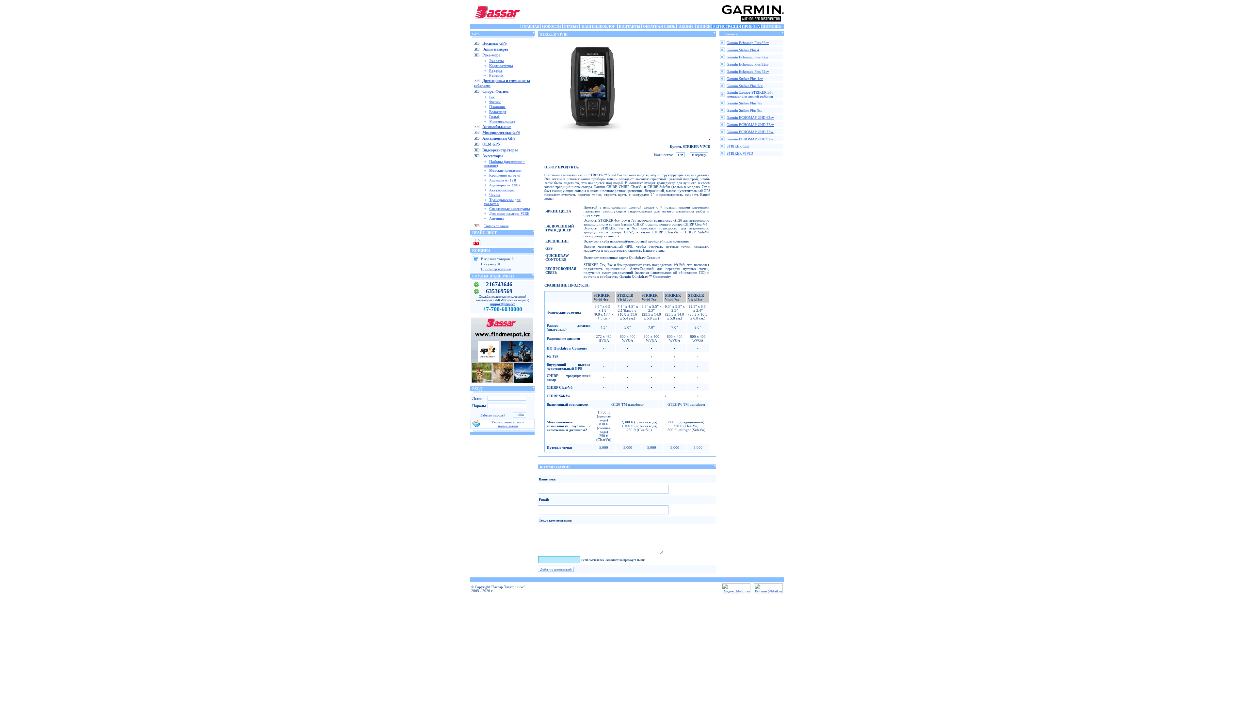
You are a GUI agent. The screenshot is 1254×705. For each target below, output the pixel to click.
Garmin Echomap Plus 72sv (748, 57)
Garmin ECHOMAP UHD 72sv (750, 132)
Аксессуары (492, 156)
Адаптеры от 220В (504, 185)
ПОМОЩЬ (772, 26)
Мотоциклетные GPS (501, 132)
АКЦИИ (686, 26)
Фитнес (495, 102)
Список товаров (496, 226)
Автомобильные (496, 126)
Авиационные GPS (499, 138)
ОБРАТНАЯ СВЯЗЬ (659, 26)
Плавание (497, 107)
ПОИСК (704, 26)
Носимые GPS (494, 43)
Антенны (496, 218)
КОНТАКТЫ (629, 26)
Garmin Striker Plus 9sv (745, 110)
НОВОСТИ (551, 26)
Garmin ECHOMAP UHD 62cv (750, 117)
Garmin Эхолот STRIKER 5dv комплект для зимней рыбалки (750, 94)
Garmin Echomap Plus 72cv (748, 71)
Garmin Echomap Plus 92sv (748, 64)
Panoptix (496, 75)
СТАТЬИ (571, 26)
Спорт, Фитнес (495, 91)
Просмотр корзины (496, 269)
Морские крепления (505, 170)
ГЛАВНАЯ (530, 26)
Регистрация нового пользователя (508, 424)
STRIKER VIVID (740, 153)
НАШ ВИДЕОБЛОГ (598, 26)
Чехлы (494, 195)
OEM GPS (491, 144)
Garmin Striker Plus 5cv (745, 86)
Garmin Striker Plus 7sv (745, 103)
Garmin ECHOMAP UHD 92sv (750, 139)
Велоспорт (497, 112)
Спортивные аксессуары (509, 209)
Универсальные (502, 121)
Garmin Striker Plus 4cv (745, 79)
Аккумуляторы (502, 190)
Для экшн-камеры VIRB (509, 213)
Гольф (494, 116)
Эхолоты (496, 61)
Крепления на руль (505, 175)
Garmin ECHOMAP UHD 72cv (750, 125)
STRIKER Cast (738, 146)
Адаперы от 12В (502, 180)
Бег (492, 97)
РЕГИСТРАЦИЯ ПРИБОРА (736, 26)
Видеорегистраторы (500, 150)
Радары (495, 70)
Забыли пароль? (492, 415)
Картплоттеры (501, 66)
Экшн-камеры (495, 49)
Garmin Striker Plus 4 (743, 50)
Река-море (491, 55)
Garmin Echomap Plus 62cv (748, 43)
